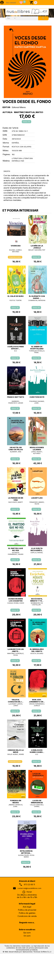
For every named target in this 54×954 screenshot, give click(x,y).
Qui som (27, 932)
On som (27, 936)
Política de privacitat (27, 910)
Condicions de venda (27, 916)
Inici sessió (11, 2)
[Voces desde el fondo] (28, 62)
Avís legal (27, 907)
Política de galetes (27, 913)
